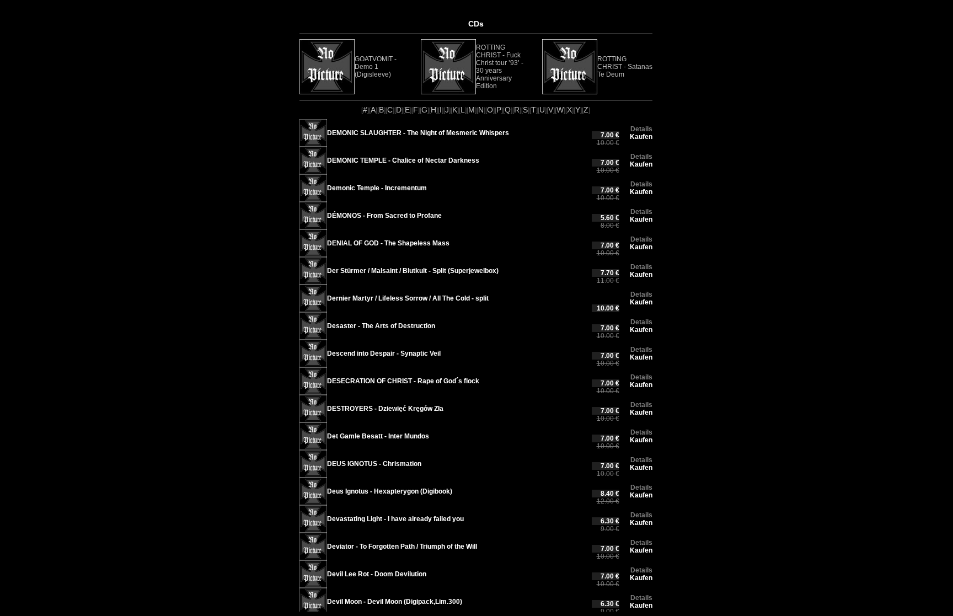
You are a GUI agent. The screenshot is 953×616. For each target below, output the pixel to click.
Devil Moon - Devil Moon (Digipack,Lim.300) (394, 602)
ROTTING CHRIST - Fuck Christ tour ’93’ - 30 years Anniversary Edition (499, 67)
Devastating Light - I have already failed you (395, 519)
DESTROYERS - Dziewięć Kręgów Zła (385, 409)
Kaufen (641, 137)
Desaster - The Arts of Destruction (381, 326)
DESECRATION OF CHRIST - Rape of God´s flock (403, 381)
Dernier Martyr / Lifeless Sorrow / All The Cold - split (408, 298)
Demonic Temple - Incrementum (377, 188)
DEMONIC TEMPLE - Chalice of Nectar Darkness (403, 160)
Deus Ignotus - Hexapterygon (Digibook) (389, 491)
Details (641, 129)
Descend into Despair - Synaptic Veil (384, 353)
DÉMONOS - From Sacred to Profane (384, 215)
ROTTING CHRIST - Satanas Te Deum (624, 66)
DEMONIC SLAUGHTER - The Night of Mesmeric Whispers (418, 133)
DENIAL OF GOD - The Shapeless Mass (388, 243)
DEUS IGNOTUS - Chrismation (374, 464)
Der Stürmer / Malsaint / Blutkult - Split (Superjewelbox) (413, 271)
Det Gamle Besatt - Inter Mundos (378, 436)
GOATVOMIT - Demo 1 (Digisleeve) (376, 66)
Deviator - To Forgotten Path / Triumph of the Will (402, 546)
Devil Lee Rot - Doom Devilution (376, 574)
